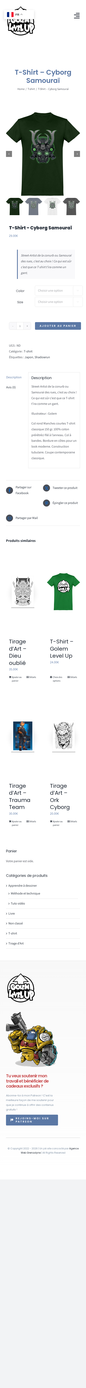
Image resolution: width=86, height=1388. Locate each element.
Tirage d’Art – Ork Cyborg (60, 796)
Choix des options (57, 679)
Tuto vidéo (18, 903)
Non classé (15, 923)
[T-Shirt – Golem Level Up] (63, 591)
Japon (29, 357)
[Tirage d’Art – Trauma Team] (22, 736)
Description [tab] (14, 377)
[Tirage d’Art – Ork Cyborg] (63, 736)
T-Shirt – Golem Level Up (61, 649)
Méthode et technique (25, 893)
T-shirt (28, 351)
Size (20, 302)
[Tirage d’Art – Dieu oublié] (22, 591)
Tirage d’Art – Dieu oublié (17, 652)
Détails (32, 677)
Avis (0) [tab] (11, 387)
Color (20, 291)
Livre (11, 913)
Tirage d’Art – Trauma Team (19, 796)
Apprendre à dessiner (22, 885)
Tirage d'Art (16, 943)
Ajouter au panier (58, 326)
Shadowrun (42, 357)
